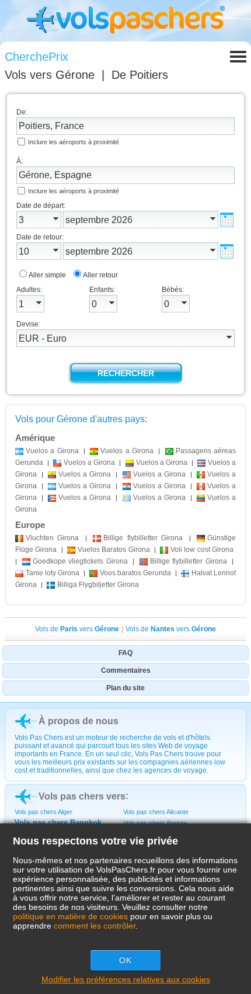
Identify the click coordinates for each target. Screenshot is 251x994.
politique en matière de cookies (70, 916)
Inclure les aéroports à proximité (73, 141)
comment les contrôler (94, 925)
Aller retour (100, 275)
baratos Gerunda (135, 573)
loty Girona (52, 573)
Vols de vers (77, 629)
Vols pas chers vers (82, 796)
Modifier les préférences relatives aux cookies (125, 979)
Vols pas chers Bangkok (58, 822)
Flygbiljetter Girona (98, 585)
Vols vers (50, 74)
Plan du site (125, 688)
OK (125, 960)
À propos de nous (78, 721)
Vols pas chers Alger (43, 811)
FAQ (125, 653)
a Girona (52, 451)
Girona (52, 538)
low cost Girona (201, 549)
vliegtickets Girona (80, 561)
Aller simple (47, 275)
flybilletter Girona (143, 538)
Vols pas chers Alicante (156, 811)
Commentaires (126, 670)
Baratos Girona (114, 549)
